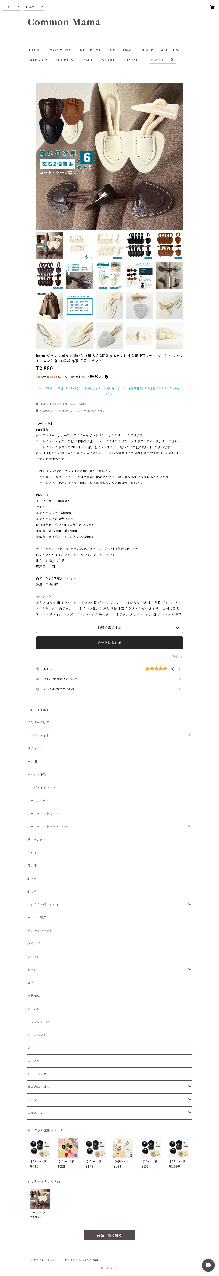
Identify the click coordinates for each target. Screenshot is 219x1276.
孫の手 (32, 866)
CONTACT (132, 60)
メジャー (33, 853)
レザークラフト (91, 50)
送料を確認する (79, 404)
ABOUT (108, 60)
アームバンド (36, 1035)
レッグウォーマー (39, 1022)
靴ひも (32, 892)
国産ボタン (35, 1113)
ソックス (33, 970)
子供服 (32, 761)
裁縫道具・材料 (38, 1087)
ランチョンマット (39, 931)
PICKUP (146, 50)
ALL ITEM (170, 50)
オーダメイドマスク (41, 787)
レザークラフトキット (43, 814)
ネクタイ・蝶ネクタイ (43, 905)
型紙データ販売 (120, 50)
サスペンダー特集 (59, 50)
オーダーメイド (38, 735)
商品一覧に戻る (109, 1235)
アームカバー (36, 1009)
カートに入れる (109, 643)
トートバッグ (36, 1074)
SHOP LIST (65, 60)
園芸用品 (33, 996)
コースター (35, 1061)
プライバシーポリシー (44, 1259)
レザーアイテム (38, 801)
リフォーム (35, 748)
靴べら (32, 879)
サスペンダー (36, 840)
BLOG (88, 60)
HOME (33, 50)
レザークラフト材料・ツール (47, 827)
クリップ (33, 944)
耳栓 (30, 983)
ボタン (32, 1100)
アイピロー (35, 957)
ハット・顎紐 (36, 918)
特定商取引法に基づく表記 (81, 1259)
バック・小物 (36, 774)
